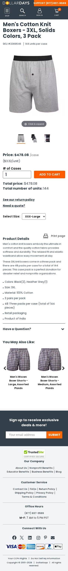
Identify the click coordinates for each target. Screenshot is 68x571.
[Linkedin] (30, 537)
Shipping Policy (24, 493)
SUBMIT (54, 435)
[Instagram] (38, 538)
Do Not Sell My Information (45, 558)
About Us (21, 468)
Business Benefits (42, 471)
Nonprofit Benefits (41, 468)
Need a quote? (14, 206)
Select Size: (11, 216)
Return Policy (47, 489)
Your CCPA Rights (17, 558)
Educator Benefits (18, 471)
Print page (58, 236)
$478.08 (30, 183)
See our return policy (19, 200)
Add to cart (49, 174)
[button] (39, 12)
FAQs (33, 489)
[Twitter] (22, 538)
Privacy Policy (44, 493)
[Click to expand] (34, 90)
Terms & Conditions (34, 497)
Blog (58, 471)
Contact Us (20, 489)
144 (46, 188)
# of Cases (12, 168)
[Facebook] (15, 538)
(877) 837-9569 (56, 3)
